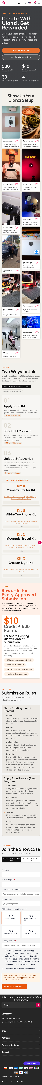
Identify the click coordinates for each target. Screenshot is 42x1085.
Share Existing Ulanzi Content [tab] (12, 391)
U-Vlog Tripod (23, 523)
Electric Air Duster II (26, 569)
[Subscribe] (38, 1005)
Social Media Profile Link (11, 889)
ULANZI (10, 1076)
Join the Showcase (21, 50)
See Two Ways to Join (21, 57)
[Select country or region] (29, 3)
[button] (19, 3)
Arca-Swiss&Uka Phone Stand (21, 499)
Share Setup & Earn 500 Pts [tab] (30, 859)
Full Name (6, 870)
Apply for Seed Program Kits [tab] (11, 859)
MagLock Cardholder (26, 547)
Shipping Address (9, 941)
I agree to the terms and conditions (20, 969)
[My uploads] (36, 252)
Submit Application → (14, 986)
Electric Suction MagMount (14, 545)
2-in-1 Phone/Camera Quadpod (14, 497)
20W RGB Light (31, 497)
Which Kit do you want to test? (14, 909)
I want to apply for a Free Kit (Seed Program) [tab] (16, 386)
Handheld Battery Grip (11, 569)
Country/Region (8, 880)
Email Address (8, 899)
